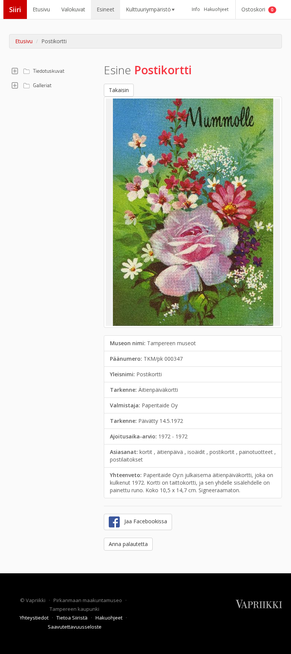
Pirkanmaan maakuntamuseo (88, 600)
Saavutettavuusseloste (75, 626)
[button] (14, 71)
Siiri (15, 9)
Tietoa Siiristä (72, 617)
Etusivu (41, 9)
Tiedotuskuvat (48, 70)
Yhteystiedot (35, 617)
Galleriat (42, 85)
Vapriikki (36, 600)
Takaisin (119, 90)
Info (196, 9)
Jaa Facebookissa (143, 521)
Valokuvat (73, 9)
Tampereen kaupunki (74, 608)
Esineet (105, 9)
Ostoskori (257, 9)
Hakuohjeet (216, 9)
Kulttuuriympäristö (148, 9)
